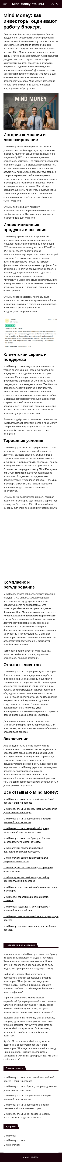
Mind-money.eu (11, 1144)
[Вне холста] (5, 4)
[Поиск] (57, 4)
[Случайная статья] (53, 4)
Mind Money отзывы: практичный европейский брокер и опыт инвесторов (27, 1045)
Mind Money (9, 1135)
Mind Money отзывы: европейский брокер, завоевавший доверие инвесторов (27, 978)
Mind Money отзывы (28, 3)
